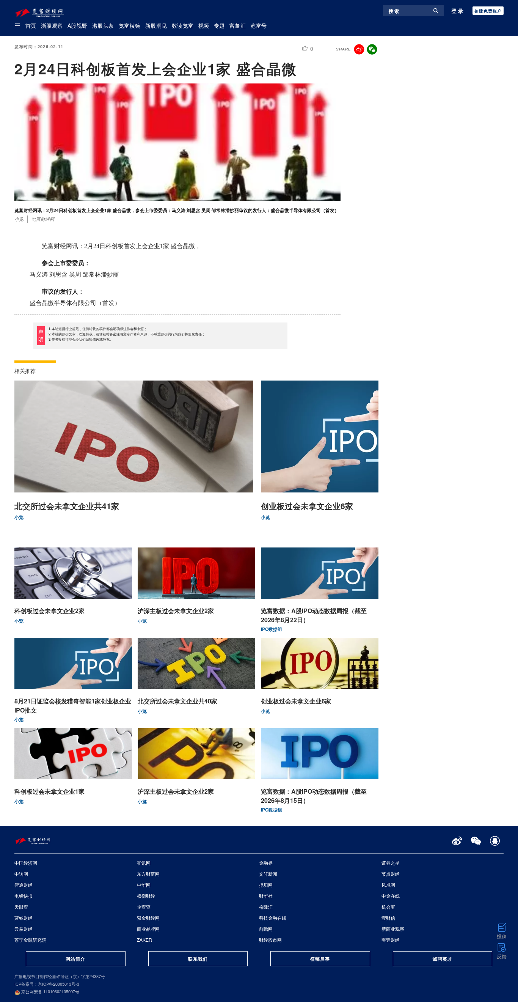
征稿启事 (320, 958)
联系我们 (198, 958)
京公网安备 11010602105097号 (49, 991)
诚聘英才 (442, 958)
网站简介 (75, 958)
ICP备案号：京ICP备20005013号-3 (46, 984)
